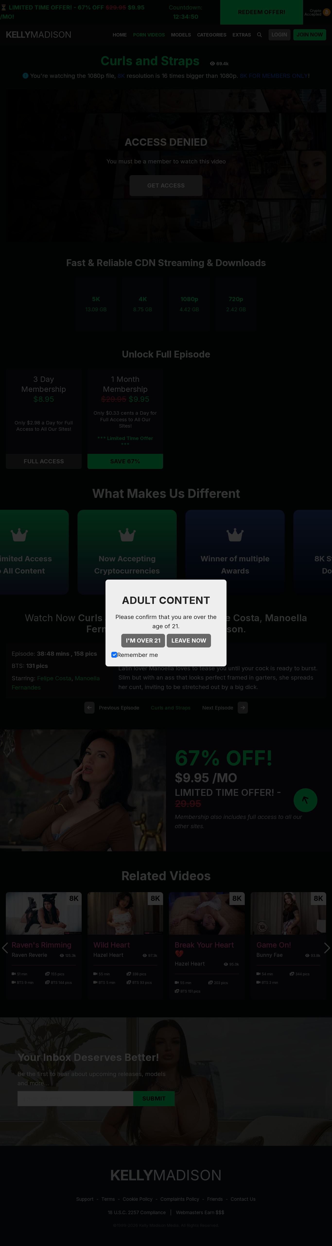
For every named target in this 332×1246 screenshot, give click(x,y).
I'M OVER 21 (143, 640)
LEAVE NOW (188, 640)
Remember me (137, 654)
